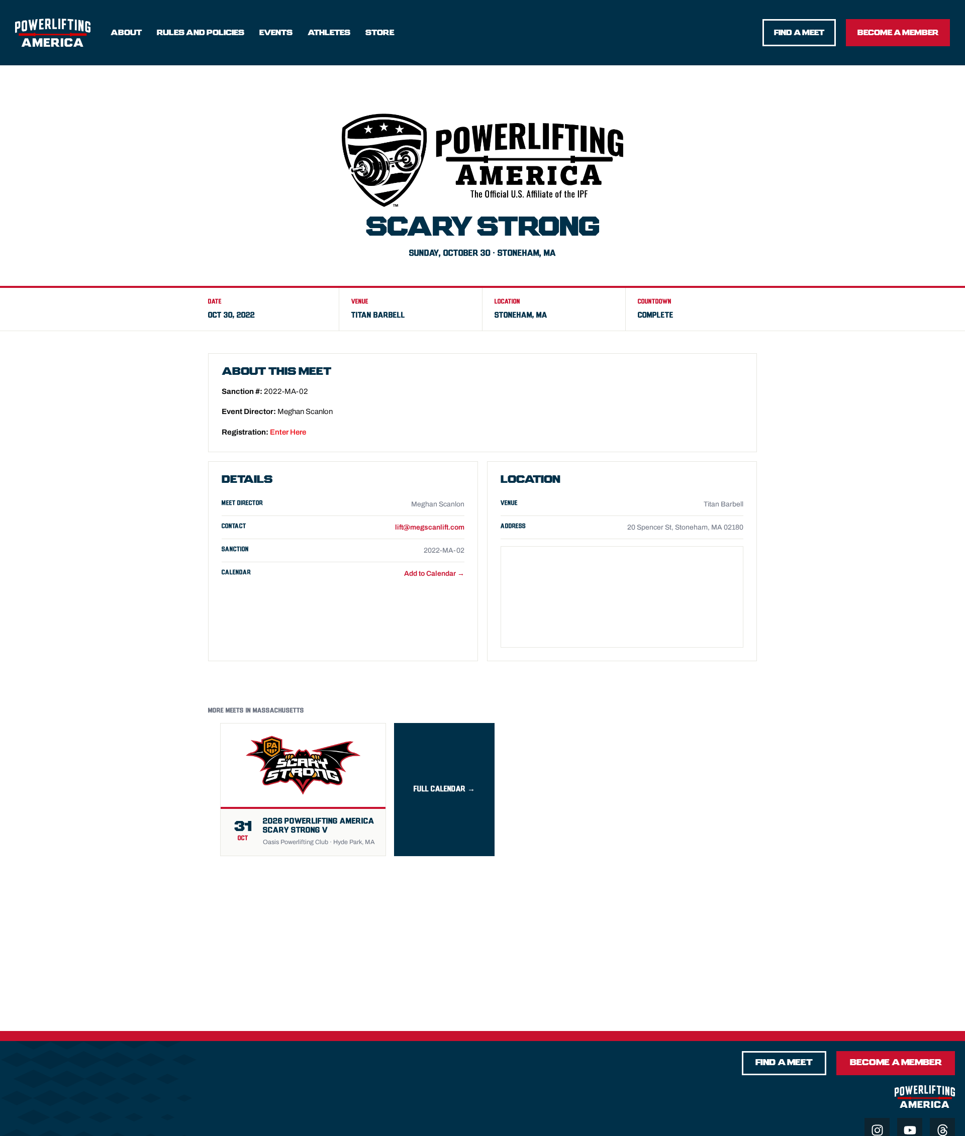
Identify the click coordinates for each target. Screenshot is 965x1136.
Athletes (329, 33)
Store (379, 33)
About (126, 33)
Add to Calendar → (434, 573)
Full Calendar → (444, 789)
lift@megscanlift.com (429, 527)
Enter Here (288, 432)
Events (276, 33)
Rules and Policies (200, 33)
